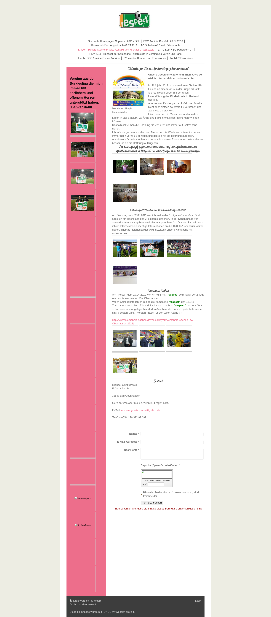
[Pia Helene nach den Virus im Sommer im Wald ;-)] (125, 166)
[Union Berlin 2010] (82, 176)
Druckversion (81, 600)
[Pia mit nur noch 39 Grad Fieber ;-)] (179, 166)
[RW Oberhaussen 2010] (82, 203)
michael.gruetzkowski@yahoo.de (140, 410)
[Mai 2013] (82, 498)
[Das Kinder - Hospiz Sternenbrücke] (128, 90)
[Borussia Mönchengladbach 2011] (82, 123)
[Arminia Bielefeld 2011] (82, 149)
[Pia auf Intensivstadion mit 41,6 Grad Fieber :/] (152, 166)
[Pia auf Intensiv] (125, 193)
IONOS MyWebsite (114, 611)
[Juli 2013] (83, 525)
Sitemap (96, 600)
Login (198, 600)
